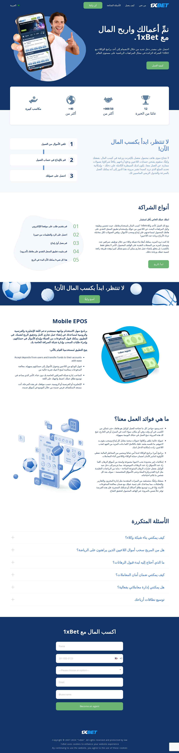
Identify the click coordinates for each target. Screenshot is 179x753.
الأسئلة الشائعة (114, 5)
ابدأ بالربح (158, 264)
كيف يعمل (130, 5)
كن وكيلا (93, 5)
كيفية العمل (157, 65)
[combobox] (118, 658)
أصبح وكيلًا (89, 299)
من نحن (142, 5)
